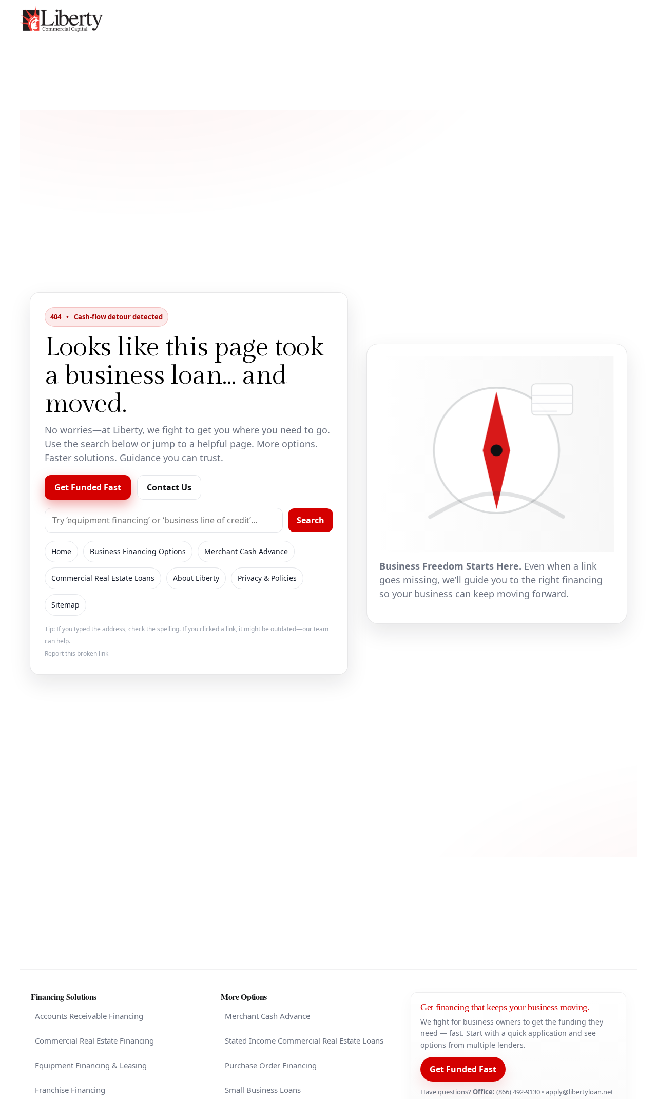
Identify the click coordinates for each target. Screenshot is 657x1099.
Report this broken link (76, 653)
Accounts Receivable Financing (89, 1016)
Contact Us (169, 487)
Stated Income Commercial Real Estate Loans (304, 1040)
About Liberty (196, 578)
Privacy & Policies (267, 578)
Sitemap (65, 605)
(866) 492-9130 (518, 1091)
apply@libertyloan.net (579, 1091)
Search (310, 520)
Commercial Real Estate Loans (102, 578)
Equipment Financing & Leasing (91, 1065)
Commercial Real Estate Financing (94, 1040)
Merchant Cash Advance (246, 551)
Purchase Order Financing (271, 1065)
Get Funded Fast (87, 487)
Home (61, 551)
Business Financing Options (138, 551)
